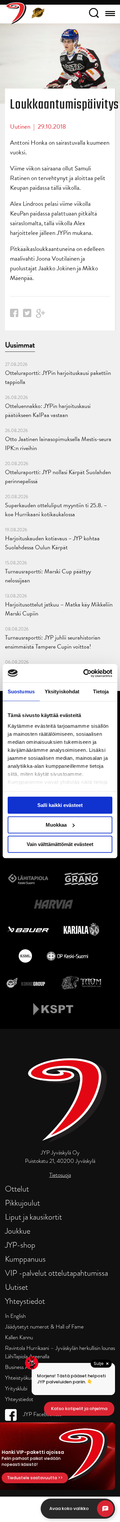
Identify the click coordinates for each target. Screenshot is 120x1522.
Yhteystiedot (25, 1301)
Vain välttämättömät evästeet (60, 844)
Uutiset (16, 1287)
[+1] (40, 315)
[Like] (14, 315)
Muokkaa (56, 825)
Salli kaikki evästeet (60, 805)
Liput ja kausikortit (33, 1217)
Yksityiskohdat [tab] (62, 691)
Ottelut (17, 1189)
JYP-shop (20, 1245)
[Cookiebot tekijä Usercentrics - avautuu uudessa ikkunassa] (84, 673)
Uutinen (20, 126)
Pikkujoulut (22, 1203)
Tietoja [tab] (101, 691)
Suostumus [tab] (21, 691)
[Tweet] (27, 315)
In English (15, 1316)
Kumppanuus (25, 1259)
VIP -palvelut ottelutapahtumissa (56, 1273)
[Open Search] (94, 14)
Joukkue (17, 1231)
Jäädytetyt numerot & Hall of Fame (44, 1327)
